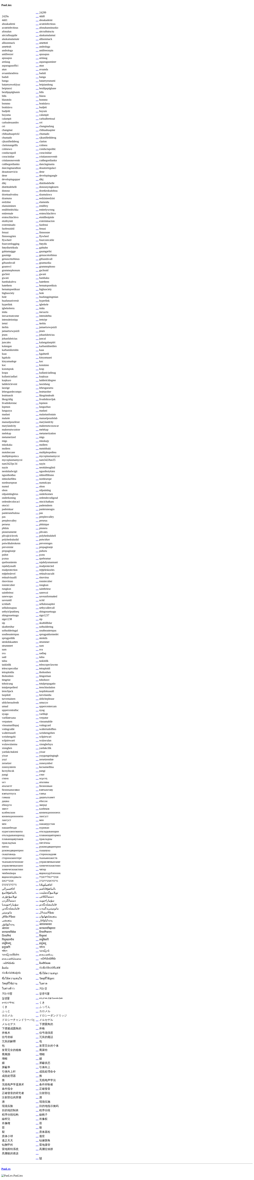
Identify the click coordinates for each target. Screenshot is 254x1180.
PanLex (6, 1168)
